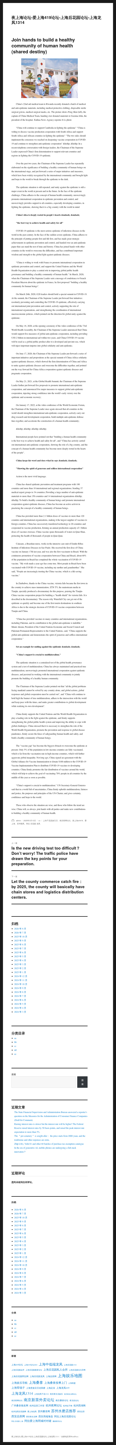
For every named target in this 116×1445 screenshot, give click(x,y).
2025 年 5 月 (20, 956)
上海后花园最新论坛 (34, 1370)
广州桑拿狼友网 (19, 1405)
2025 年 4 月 (20, 960)
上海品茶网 (51, 1376)
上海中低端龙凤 (51, 1364)
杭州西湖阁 (80, 1405)
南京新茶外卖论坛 (39, 1399)
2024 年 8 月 (20, 991)
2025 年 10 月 (20, 936)
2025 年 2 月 (20, 968)
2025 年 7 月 (20, 948)
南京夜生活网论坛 (70, 1394)
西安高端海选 (45, 1416)
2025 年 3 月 (20, 964)
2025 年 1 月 (20, 972)
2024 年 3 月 (20, 1011)
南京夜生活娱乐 (56, 1394)
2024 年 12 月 (20, 976)
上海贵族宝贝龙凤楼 (35, 1388)
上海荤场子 (18, 1387)
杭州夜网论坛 (54, 1405)
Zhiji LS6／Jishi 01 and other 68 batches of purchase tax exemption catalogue (49, 1143)
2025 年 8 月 (20, 944)
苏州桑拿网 (44, 1411)
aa (15, 1038)
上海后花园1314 (70, 1365)
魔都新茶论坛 (57, 1421)
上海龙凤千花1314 (41, 1394)
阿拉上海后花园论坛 (65, 1416)
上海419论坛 (17, 1364)
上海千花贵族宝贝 (50, 820)
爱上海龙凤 (32, 1411)
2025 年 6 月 (20, 952)
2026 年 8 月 (20, 928)
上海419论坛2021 (30, 1365)
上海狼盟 (72, 1383)
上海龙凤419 (62, 1387)
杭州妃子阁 (67, 1406)
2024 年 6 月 (20, 999)
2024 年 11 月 (20, 980)
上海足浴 (51, 1388)
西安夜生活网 (31, 1416)
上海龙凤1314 (22, 1393)
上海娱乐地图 (70, 1375)
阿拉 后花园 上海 (17, 1421)
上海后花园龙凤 (37, 1376)
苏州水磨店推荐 (63, 1410)
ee (15, 1053)
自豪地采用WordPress (69, 1436)
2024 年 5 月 (20, 1003)
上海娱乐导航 (19, 1382)
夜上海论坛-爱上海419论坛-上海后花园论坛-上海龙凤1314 (56, 19)
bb (15, 1042)
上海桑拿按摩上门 (55, 1383)
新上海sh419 (77, 820)
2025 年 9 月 (20, 940)
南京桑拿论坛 (62, 1400)
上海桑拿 (36, 1382)
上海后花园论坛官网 (77, 1370)
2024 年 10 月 (20, 984)
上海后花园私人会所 (55, 1369)
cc (39, 820)
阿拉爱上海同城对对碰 (37, 1421)
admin (18, 820)
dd (15, 1049)
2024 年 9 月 (20, 987)
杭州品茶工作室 (37, 1405)
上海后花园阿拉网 (19, 1376)
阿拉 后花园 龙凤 (33, 823)
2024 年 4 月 (20, 1007)
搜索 (13, 1074)
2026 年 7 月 (20, 932)
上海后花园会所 (17, 1370)
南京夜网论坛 (65, 820)
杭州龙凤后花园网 (18, 1411)
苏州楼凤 (20, 823)
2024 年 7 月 (20, 995)
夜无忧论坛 (74, 1400)
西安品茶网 (18, 1416)
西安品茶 (81, 1411)
